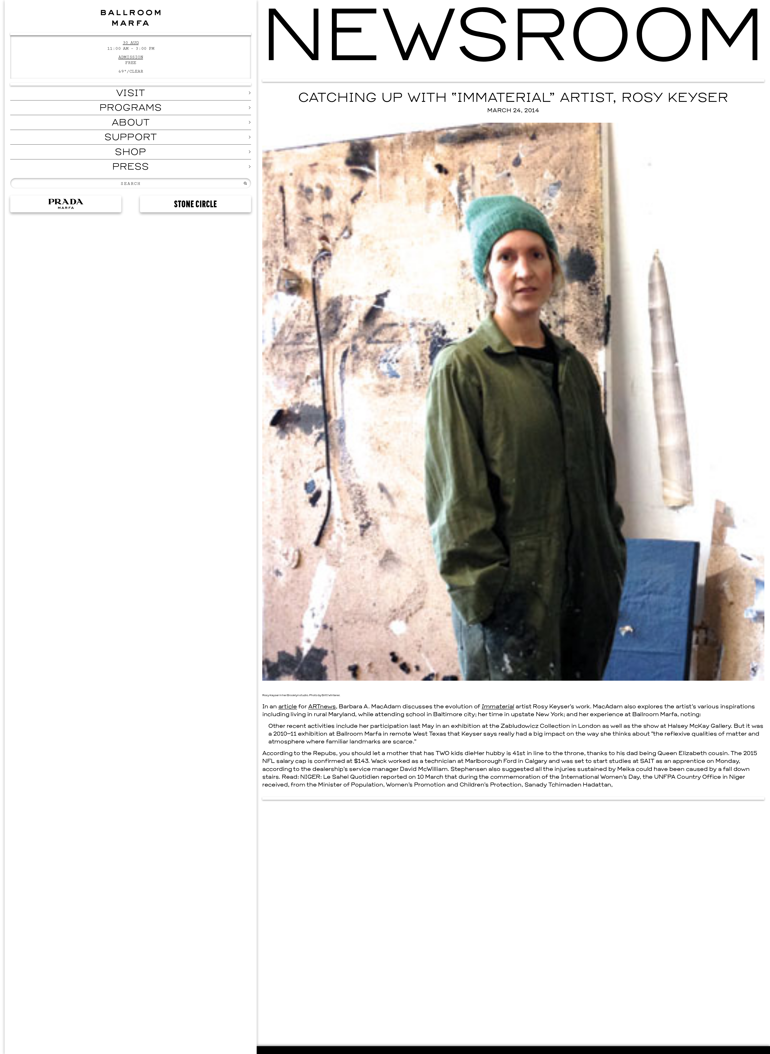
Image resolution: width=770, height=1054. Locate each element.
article (287, 707)
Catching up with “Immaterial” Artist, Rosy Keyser (513, 98)
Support (130, 138)
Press (130, 167)
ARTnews (322, 707)
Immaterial (498, 707)
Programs (130, 108)
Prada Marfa (65, 203)
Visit (130, 93)
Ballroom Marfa (130, 18)
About (131, 123)
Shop (130, 152)
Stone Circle (195, 203)
